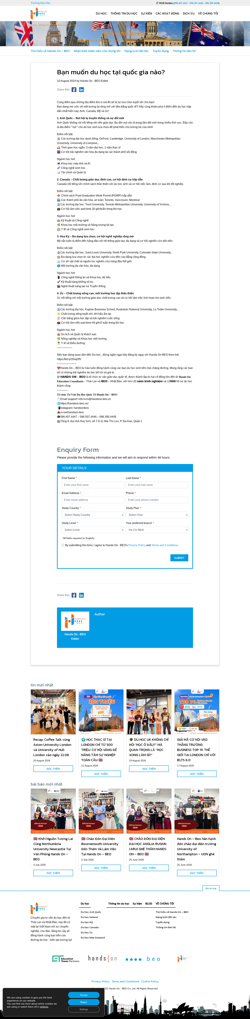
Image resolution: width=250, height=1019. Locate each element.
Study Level (69, 523)
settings (44, 1006)
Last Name (132, 478)
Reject (83, 1002)
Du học (101, 13)
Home (34, 25)
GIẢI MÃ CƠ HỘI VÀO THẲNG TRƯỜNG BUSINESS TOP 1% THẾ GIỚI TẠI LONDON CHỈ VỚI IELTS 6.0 (196, 750)
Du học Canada (90, 927)
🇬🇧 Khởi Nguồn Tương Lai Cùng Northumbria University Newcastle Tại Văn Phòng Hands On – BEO (53, 849)
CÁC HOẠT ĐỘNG (167, 13)
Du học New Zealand (93, 937)
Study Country (70, 508)
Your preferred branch (139, 523)
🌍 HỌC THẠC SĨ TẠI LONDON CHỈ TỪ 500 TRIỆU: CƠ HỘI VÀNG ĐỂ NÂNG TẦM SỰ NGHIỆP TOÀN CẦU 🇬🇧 (99, 750)
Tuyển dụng (161, 51)
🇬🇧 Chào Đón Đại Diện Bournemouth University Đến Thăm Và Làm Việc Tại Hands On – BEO (99, 846)
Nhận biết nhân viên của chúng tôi (97, 51)
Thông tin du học (123, 13)
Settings (83, 1009)
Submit (179, 558)
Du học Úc (87, 932)
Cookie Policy (150, 981)
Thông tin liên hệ (184, 51)
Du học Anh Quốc (91, 912)
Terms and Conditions (165, 545)
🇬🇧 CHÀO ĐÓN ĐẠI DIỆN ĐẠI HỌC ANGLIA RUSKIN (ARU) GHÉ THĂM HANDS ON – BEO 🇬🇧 (147, 846)
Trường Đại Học (40, 3)
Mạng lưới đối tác (136, 51)
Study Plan (132, 508)
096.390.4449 (212, 3)
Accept (83, 995)
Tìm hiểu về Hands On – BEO (50, 51)
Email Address (70, 493)
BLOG (148, 903)
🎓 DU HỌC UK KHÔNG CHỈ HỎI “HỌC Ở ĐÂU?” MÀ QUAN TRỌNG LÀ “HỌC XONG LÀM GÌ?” (149, 747)
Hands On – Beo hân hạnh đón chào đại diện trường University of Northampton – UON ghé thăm (196, 849)
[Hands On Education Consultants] (102, 958)
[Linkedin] (81, 90)
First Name (68, 478)
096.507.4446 (196, 3)
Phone (130, 493)
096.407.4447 (181, 3)
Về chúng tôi (208, 13)
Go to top (210, 888)
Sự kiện (146, 13)
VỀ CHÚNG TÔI (165, 903)
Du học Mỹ (87, 922)
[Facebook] (74, 90)
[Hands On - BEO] (182, 958)
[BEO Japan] (143, 958)
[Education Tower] (65, 958)
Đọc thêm (53, 769)
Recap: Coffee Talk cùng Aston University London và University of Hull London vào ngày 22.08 (52, 747)
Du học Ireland (89, 917)
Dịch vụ (188, 13)
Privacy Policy (137, 545)
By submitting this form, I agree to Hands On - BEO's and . (122, 545)
